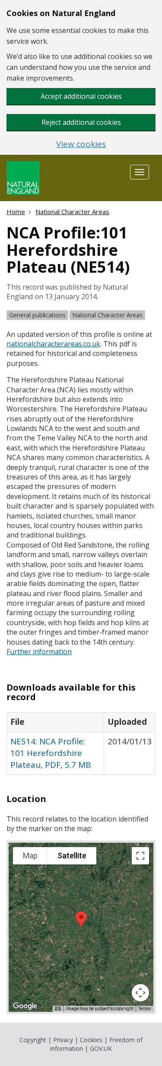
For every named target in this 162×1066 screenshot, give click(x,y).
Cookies (91, 1040)
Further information (39, 651)
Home (15, 211)
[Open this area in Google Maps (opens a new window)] (25, 1006)
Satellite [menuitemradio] (71, 855)
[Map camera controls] (140, 992)
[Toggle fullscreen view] (140, 855)
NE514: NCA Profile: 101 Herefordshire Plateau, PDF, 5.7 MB (50, 753)
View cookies (81, 144)
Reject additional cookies (81, 122)
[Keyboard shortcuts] (58, 1009)
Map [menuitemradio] (30, 855)
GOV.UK (101, 1048)
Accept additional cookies (81, 96)
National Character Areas (72, 211)
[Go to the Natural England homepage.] (23, 177)
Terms (144, 1008)
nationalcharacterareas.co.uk (53, 344)
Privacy (63, 1040)
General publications (37, 315)
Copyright (32, 1040)
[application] (81, 927)
